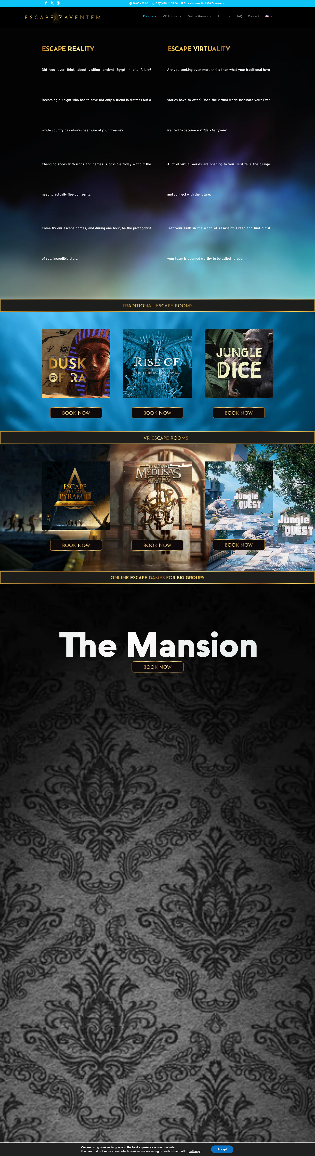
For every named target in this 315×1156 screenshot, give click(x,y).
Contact (254, 16)
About (222, 16)
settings (194, 1151)
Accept (222, 1149)
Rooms (148, 16)
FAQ (239, 16)
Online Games (198, 16)
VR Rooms (170, 16)
